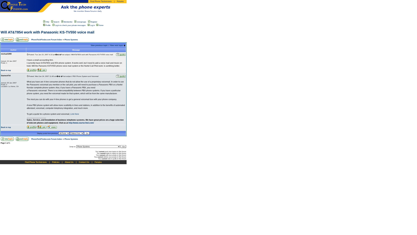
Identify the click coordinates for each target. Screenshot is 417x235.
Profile (48, 25)
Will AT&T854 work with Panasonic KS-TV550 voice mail (47, 32)
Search (56, 22)
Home (101, 25)
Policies (55, 162)
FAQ (47, 22)
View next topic (116, 45)
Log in (92, 25)
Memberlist (68, 22)
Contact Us (84, 162)
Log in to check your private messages (70, 25)
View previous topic (99, 45)
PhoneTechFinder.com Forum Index (46, 40)
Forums (120, 1)
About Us (69, 162)
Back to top (6, 70)
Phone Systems (71, 40)
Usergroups (81, 22)
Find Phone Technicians (101, 1)
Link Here (74, 114)
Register (94, 22)
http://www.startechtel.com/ (81, 123)
